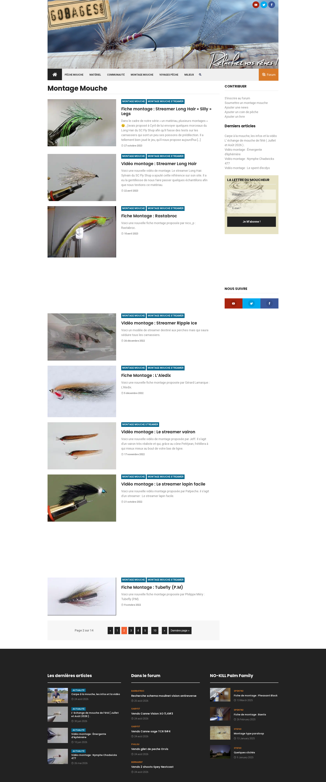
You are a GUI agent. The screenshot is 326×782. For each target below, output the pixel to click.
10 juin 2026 (80, 742)
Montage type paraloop (249, 733)
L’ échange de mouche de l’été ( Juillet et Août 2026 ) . (95, 714)
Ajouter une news (236, 107)
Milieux (189, 74)
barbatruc (137, 691)
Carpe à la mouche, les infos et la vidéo (251, 136)
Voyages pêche (168, 74)
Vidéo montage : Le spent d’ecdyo (247, 168)
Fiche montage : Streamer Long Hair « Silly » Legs (166, 111)
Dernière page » (180, 630)
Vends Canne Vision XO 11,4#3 (152, 714)
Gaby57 (135, 708)
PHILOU (135, 744)
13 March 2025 (245, 700)
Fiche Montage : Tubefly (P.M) (152, 587)
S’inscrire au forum (237, 98)
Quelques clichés (244, 752)
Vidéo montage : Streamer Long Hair (159, 163)
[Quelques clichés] (220, 751)
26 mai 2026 (81, 763)
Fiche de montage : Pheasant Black (255, 695)
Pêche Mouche (74, 74)
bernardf (137, 762)
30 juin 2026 (80, 721)
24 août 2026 (81, 699)
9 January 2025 (245, 757)
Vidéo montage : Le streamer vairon (158, 432)
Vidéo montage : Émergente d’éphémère (88, 735)
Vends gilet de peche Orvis (149, 749)
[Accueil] (163, 34)
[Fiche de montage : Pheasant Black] (220, 694)
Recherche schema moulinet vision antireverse (163, 696)
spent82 (238, 691)
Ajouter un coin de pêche (241, 112)
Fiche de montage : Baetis (250, 714)
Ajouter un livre (235, 116)
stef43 (237, 729)
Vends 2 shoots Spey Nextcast (152, 767)
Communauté (116, 74)
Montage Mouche (142, 74)
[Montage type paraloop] (220, 732)
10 (154, 630)
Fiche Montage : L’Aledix (146, 375)
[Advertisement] (134, 286)
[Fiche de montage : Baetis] (220, 713)
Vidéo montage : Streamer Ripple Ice (159, 323)
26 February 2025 (246, 719)
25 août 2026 (141, 700)
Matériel (95, 74)
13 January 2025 (246, 738)
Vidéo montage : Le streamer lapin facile (163, 484)
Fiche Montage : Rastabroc (149, 216)
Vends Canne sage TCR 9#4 (150, 731)
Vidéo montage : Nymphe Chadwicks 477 (94, 756)
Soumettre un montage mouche (246, 103)
